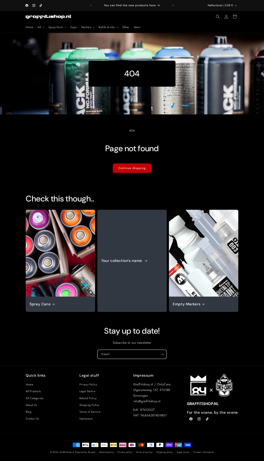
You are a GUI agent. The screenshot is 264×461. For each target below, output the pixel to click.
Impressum (86, 418)
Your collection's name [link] (122, 260)
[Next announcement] (173, 5)
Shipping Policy (89, 405)
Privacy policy (125, 452)
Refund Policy (88, 398)
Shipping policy (165, 452)
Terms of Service (89, 412)
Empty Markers (186, 304)
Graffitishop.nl (67, 452)
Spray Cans (40, 304)
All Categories (34, 398)
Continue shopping (132, 168)
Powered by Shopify (85, 452)
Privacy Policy (88, 384)
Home (29, 384)
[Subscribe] (162, 354)
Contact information (203, 452)
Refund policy (107, 452)
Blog (28, 412)
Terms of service (144, 452)
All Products (33, 391)
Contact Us (32, 418)
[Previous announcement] (91, 5)
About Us (31, 405)
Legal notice (183, 452)
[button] (40, 27)
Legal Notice (87, 391)
